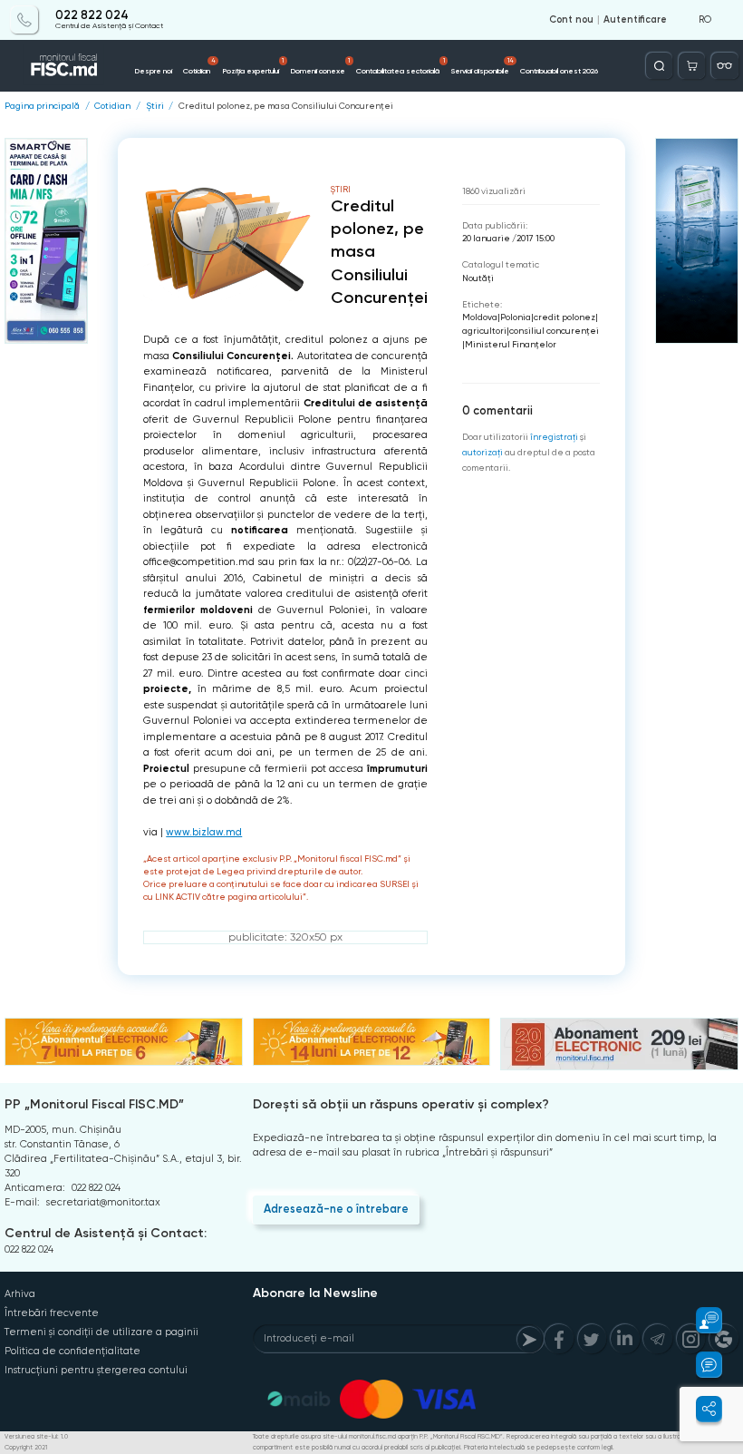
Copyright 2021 (26, 1447)
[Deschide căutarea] (659, 66)
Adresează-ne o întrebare (336, 1208)
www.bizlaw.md (204, 832)
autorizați (482, 452)
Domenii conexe (320, 66)
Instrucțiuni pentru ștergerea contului (96, 1370)
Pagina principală (42, 106)
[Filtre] (724, 66)
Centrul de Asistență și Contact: (106, 1233)
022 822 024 (92, 15)
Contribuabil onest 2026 (559, 70)
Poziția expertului (253, 66)
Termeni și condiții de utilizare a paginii (101, 1332)
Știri (155, 106)
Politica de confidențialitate (72, 1351)
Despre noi (153, 70)
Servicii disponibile (482, 66)
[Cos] (692, 66)
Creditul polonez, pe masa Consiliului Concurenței (286, 106)
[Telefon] (24, 19)
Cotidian (199, 66)
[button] (700, 1320)
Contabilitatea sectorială (400, 66)
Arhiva (20, 1294)
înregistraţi (554, 437)
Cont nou (571, 20)
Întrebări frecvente (52, 1313)
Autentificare (635, 20)
